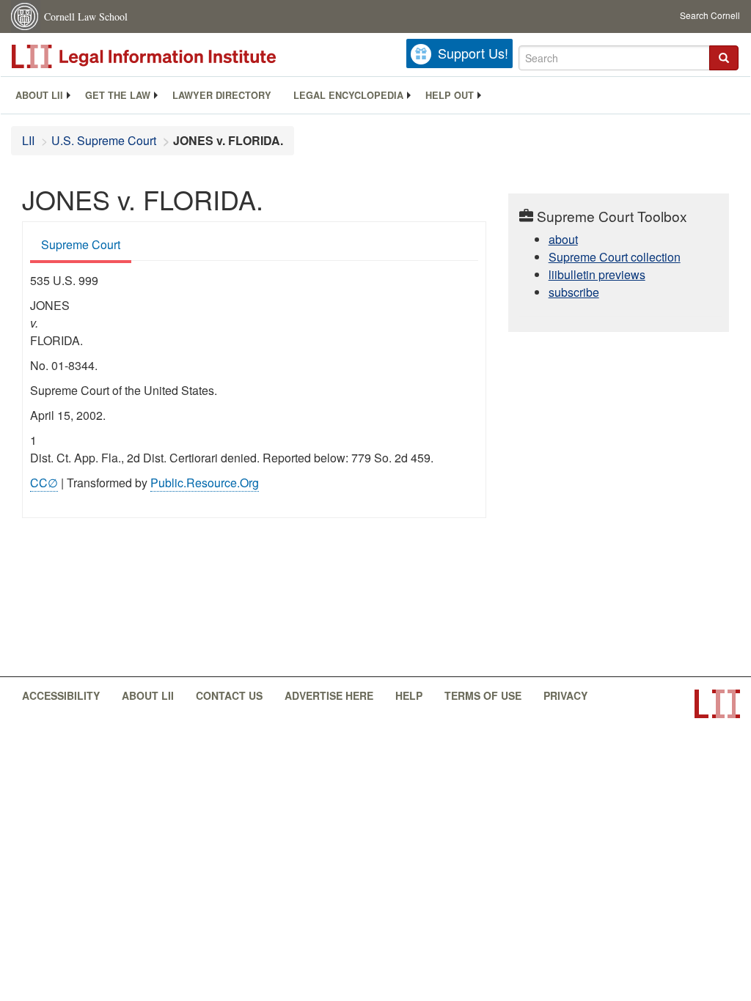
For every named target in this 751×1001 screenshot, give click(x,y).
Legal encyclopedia (348, 95)
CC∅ (44, 482)
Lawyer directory (221, 95)
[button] (724, 58)
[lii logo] (176, 56)
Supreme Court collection (615, 256)
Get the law (117, 95)
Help (408, 695)
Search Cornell (710, 15)
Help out (449, 95)
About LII (39, 95)
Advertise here (329, 695)
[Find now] (724, 57)
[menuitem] (39, 95)
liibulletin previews (597, 274)
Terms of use (482, 695)
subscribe (574, 292)
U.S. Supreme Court (103, 140)
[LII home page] (717, 704)
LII (28, 140)
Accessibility (61, 695)
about (563, 239)
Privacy (565, 695)
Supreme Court (80, 244)
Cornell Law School (86, 16)
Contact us (229, 695)
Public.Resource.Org (204, 482)
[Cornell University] (25, 16)
